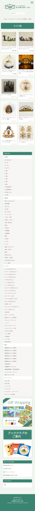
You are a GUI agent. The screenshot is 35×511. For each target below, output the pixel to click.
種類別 (6, 198)
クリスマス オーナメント (12, 391)
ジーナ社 (7, 339)
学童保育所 (8, 363)
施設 (6, 344)
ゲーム (6, 244)
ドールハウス (8, 214)
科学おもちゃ (8, 254)
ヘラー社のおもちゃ (10, 285)
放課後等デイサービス (10, 366)
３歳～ (6, 176)
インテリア (8, 386)
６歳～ (6, 184)
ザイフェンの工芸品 (21, 19)
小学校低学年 (8, 186)
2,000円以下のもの (10, 260)
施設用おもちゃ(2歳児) (10, 353)
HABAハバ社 (8, 304)
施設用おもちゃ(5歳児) (10, 361)
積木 (6, 236)
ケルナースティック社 (10, 328)
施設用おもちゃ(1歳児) (10, 350)
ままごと (7, 206)
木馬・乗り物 (8, 222)
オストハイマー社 (9, 314)
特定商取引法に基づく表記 (11, 475)
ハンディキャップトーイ (11, 372)
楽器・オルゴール (9, 246)
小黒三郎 (7, 312)
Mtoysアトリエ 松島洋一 (11, 317)
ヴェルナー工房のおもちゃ (11, 287)
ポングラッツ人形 (9, 296)
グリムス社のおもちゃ (10, 274)
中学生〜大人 (8, 192)
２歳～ (6, 173)
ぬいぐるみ (8, 211)
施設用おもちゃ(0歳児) (10, 347)
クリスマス (8, 388)
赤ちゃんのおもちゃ (10, 201)
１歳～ (6, 170)
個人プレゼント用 (9, 374)
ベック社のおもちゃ (10, 282)
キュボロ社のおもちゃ (10, 269)
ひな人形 (7, 380)
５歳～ (6, 181)
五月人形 (7, 383)
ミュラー (7, 322)
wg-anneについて (9, 465)
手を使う (7, 227)
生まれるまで (8, 159)
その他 (6, 194)
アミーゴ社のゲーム (10, 309)
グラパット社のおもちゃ (11, 271)
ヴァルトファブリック (10, 320)
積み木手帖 (8, 341)
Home (5, 19)
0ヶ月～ (7, 162)
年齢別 (6, 156)
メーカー (7, 266)
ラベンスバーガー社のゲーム (12, 306)
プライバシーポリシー (10, 471)
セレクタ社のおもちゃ (10, 301)
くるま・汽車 (8, 217)
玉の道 (6, 238)
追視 (6, 225)
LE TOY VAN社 (9, 331)
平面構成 (7, 230)
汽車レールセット (9, 219)
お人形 (6, 209)
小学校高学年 (8, 189)
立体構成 (7, 233)
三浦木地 (7, 336)
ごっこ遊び (8, 263)
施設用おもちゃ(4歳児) (10, 358)
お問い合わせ (8, 468)
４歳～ (6, 178)
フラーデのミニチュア (10, 293)
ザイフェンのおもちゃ (10, 290)
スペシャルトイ (12, 19)
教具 (6, 252)
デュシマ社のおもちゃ (10, 277)
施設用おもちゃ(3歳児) (10, 355)
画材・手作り (8, 249)
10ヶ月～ (7, 168)
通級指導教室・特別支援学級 (12, 369)
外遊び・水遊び (9, 257)
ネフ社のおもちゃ (9, 279)
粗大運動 (7, 203)
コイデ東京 (8, 333)
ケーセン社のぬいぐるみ (11, 298)
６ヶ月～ (7, 165)
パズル (6, 241)
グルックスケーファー (10, 325)
